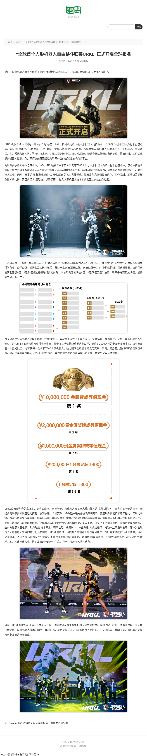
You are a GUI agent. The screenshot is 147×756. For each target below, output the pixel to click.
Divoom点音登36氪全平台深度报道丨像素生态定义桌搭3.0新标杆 (40, 723)
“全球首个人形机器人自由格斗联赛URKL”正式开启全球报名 (53, 42)
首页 (10, 42)
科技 (18, 42)
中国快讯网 (79, 742)
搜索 (139, 27)
